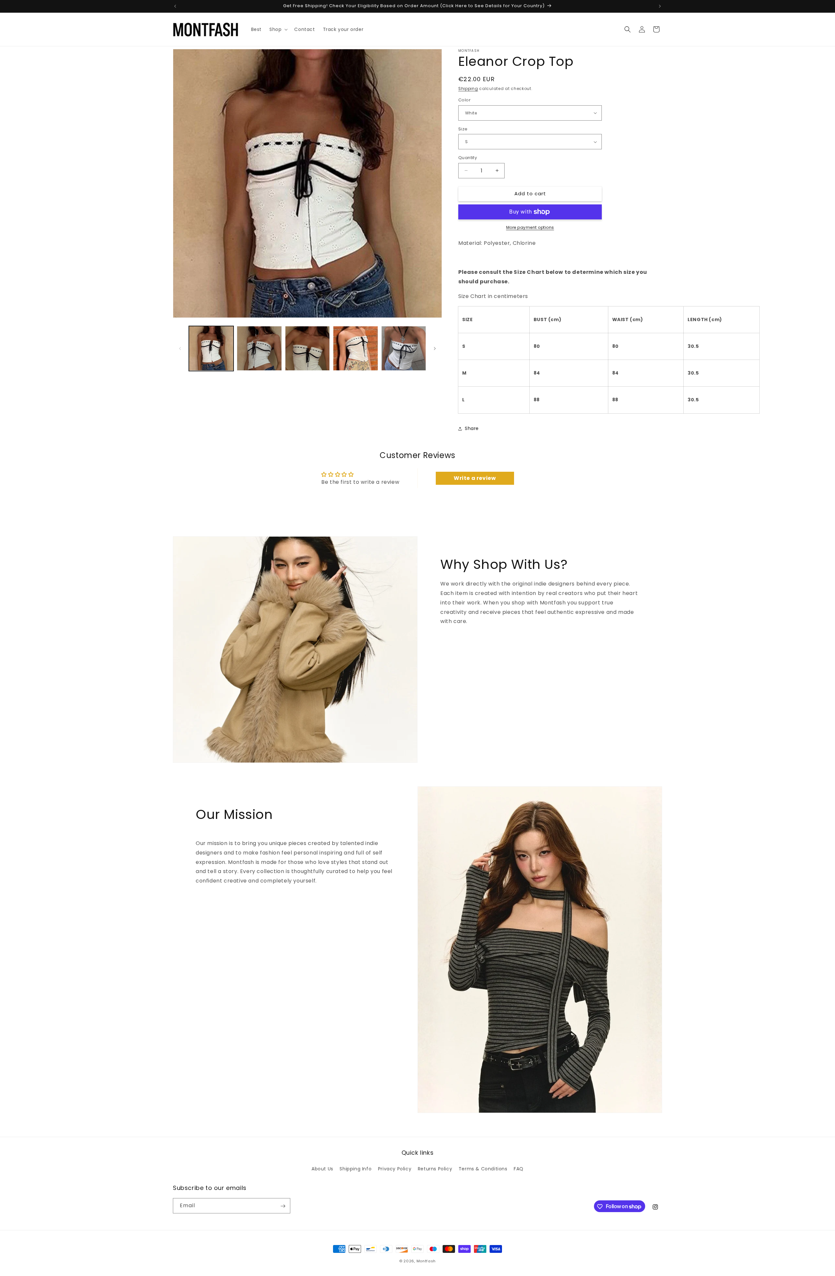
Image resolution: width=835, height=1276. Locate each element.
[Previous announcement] (175, 6)
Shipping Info (356, 1168)
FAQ (519, 1168)
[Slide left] (180, 348)
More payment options (530, 227)
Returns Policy (435, 1168)
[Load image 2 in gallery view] (259, 348)
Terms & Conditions (483, 1168)
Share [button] (472, 428)
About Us (322, 1168)
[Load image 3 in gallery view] (307, 348)
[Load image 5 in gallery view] (403, 348)
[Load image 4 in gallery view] (355, 348)
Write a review (475, 478)
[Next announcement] (660, 6)
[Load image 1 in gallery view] (211, 348)
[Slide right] (435, 348)
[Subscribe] (283, 1206)
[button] (278, 29)
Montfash (426, 1261)
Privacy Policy (394, 1168)
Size (463, 129)
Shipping (468, 88)
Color (464, 100)
